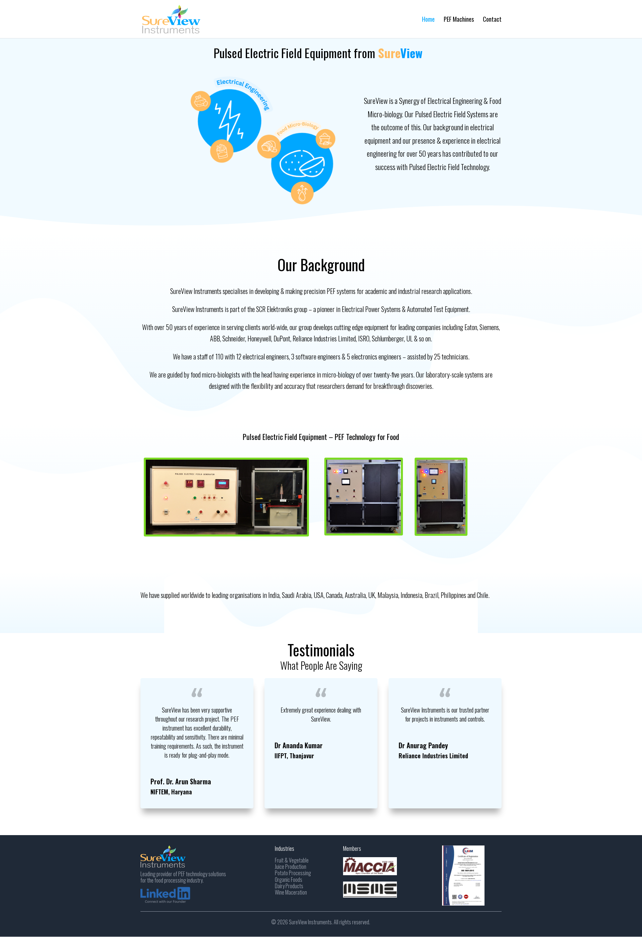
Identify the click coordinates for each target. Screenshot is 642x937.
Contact (492, 20)
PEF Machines (459, 20)
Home (428, 20)
